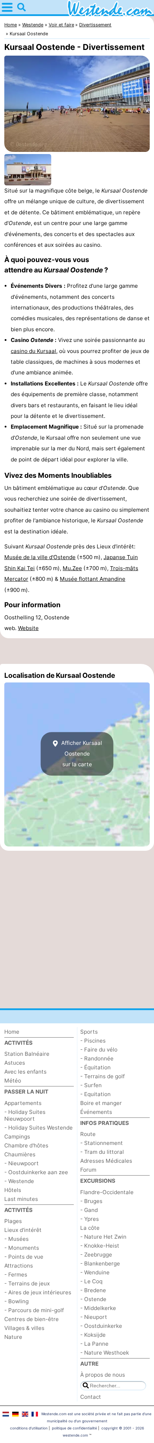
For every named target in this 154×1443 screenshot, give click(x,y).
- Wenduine (95, 1272)
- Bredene (93, 1290)
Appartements (23, 1103)
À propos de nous (102, 1374)
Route (88, 1134)
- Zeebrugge (96, 1254)
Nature (13, 1337)
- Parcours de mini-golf (34, 1310)
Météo (12, 1080)
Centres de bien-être (31, 1319)
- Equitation (95, 1094)
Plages (13, 1221)
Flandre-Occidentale (107, 1192)
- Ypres (89, 1219)
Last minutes (21, 1199)
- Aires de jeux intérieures (37, 1292)
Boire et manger (101, 1103)
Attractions (18, 1265)
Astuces (14, 1062)
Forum (88, 1169)
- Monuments (21, 1247)
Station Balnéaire (26, 1053)
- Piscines (93, 1040)
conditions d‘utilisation (29, 1428)
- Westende (19, 1181)
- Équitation (95, 1067)
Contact (90, 1396)
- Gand (89, 1210)
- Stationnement (101, 1143)
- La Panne (94, 1343)
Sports (89, 1031)
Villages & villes (24, 1328)
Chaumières (19, 1154)
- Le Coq (91, 1281)
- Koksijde (93, 1334)
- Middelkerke (98, 1308)
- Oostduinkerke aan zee (36, 1172)
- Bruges (91, 1201)
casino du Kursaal (33, 351)
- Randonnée (97, 1058)
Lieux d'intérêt (23, 1230)
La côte (90, 1227)
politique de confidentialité (74, 1428)
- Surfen (91, 1085)
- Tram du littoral (102, 1151)
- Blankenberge (100, 1263)
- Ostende (93, 1299)
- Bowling (16, 1301)
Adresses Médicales (106, 1160)
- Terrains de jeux (27, 1283)
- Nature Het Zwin (103, 1236)
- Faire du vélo (98, 1049)
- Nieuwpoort (21, 1163)
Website (28, 628)
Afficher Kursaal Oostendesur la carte (81, 754)
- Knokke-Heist (99, 1245)
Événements (96, 1112)
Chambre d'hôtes (26, 1145)
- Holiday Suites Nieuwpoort (24, 1115)
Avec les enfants (25, 1071)
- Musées (16, 1238)
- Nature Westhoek (104, 1352)
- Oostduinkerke (101, 1325)
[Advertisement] (77, 651)
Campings (17, 1136)
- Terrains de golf (102, 1076)
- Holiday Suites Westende (38, 1127)
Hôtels (12, 1190)
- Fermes (15, 1274)
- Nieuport (93, 1317)
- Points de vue (23, 1256)
